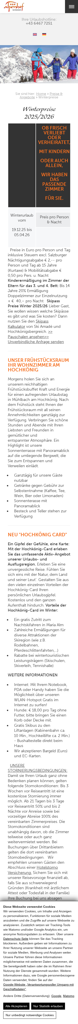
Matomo (68, 996)
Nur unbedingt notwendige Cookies (30, 1015)
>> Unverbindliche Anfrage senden (36, 339)
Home (41, 94)
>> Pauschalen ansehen (30, 334)
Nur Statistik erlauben (48, 1006)
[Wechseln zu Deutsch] (44, 34)
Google (56, 996)
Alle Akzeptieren (16, 1006)
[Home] (20, 6)
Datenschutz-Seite (15, 938)
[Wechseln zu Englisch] (35, 34)
